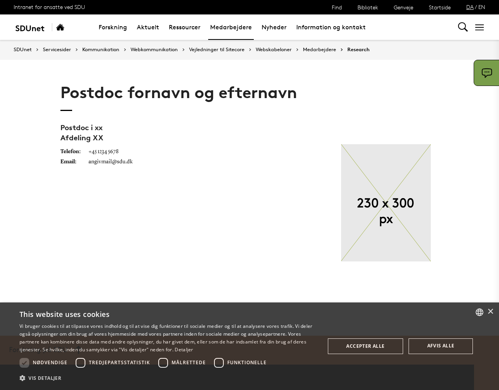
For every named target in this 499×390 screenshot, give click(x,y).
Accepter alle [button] (365, 346)
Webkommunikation (154, 49)
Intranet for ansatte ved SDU (49, 7)
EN (481, 7)
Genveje (403, 7)
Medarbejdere (231, 27)
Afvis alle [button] (441, 345)
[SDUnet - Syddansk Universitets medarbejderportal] (30, 27)
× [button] (490, 312)
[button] (167, 378)
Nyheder (274, 27)
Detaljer (184, 349)
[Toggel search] (463, 27)
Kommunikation (100, 49)
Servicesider (57, 49)
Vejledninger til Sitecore (216, 49)
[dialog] (249, 346)
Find (337, 7)
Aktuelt (148, 27)
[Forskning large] (68, 27)
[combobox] (479, 312)
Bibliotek (367, 7)
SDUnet (23, 49)
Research (358, 49)
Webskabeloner (274, 49)
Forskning (113, 27)
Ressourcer (184, 27)
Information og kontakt (331, 27)
